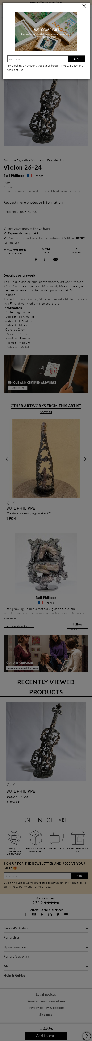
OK (76, 59)
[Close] (84, 6)
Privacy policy (69, 65)
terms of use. (15, 70)
